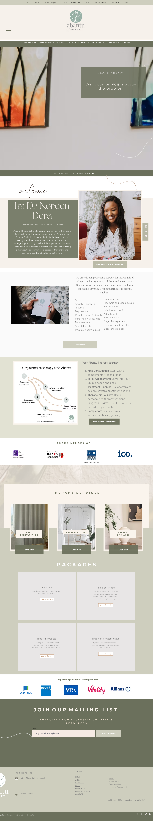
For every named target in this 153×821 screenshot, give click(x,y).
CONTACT (79, 794)
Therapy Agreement (118, 787)
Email (34, 728)
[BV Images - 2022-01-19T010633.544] (146, 231)
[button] (8, 30)
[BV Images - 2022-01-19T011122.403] (146, 236)
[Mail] (16, 778)
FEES (77, 786)
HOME (77, 777)
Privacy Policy (115, 781)
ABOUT (78, 780)
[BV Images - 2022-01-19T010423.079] (141, 814)
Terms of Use (115, 784)
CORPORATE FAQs (82, 791)
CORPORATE (80, 789)
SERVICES (79, 783)
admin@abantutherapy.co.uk (33, 778)
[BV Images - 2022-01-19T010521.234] (146, 814)
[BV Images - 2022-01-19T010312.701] (146, 226)
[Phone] (16, 794)
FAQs (111, 779)
